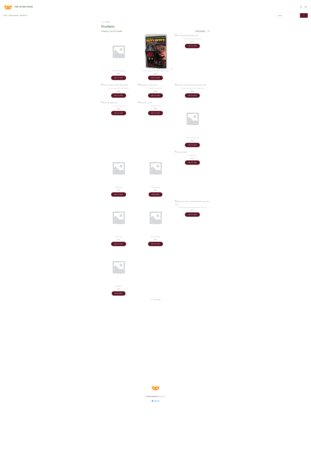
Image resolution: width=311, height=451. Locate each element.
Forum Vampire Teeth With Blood (119, 88)
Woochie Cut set (155, 106)
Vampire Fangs (155, 187)
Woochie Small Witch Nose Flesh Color (192, 88)
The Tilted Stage (23, 7)
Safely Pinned (119, 286)
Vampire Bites (192, 155)
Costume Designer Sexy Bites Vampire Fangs (155, 71)
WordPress (161, 396)
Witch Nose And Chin (192, 138)
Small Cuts (118, 237)
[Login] (301, 7)
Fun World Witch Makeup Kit (192, 39)
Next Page (157, 299)
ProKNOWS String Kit (118, 71)
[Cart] (305, 7)
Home (102, 22)
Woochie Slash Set (118, 106)
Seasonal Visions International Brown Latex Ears (192, 207)
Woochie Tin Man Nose (155, 88)
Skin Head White (155, 237)
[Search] (304, 15)
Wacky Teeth (118, 187)
